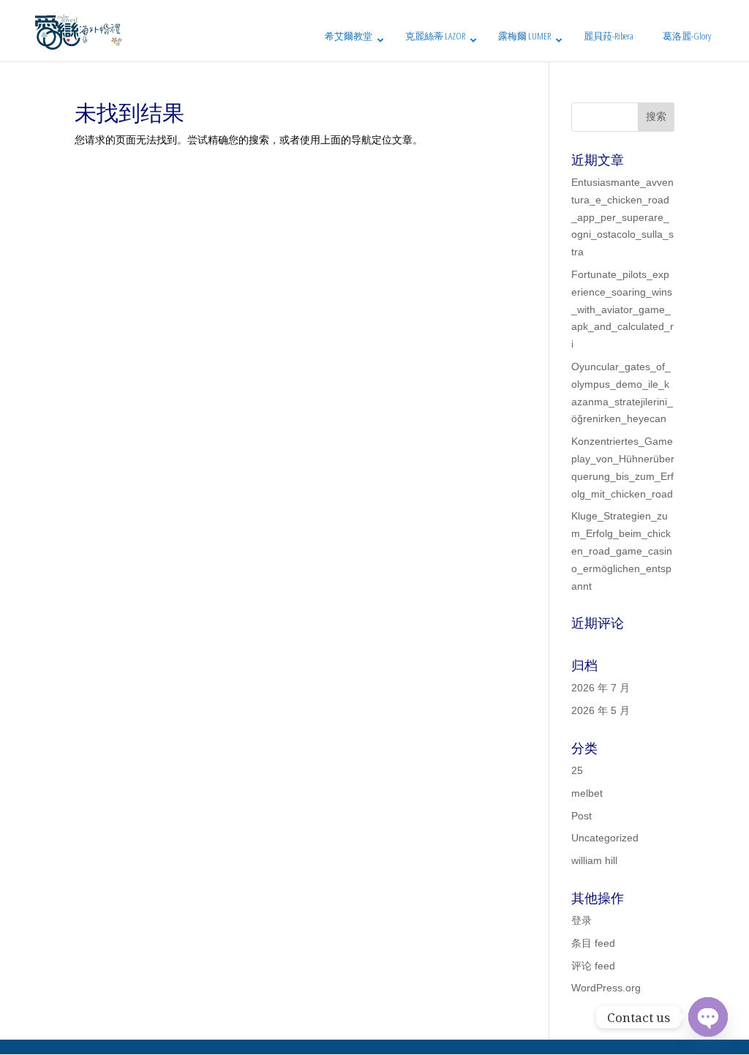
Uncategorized (605, 838)
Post (581, 816)
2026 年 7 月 (600, 688)
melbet (587, 793)
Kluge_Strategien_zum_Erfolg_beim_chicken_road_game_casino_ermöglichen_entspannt (621, 550)
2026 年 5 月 (600, 710)
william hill (594, 860)
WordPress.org (606, 988)
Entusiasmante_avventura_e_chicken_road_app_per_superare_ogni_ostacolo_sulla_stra (622, 217)
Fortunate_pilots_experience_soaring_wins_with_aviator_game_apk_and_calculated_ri (622, 309)
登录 (581, 920)
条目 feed (593, 943)
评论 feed (593, 966)
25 (577, 770)
